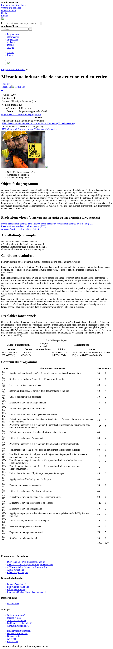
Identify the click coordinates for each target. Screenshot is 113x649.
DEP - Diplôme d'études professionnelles (26, 562)
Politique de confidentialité (19, 623)
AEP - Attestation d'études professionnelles (27, 567)
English (4, 15)
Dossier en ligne (8, 10)
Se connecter (13, 603)
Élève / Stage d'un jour (17, 572)
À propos (11, 639)
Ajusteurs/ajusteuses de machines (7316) (20, 229)
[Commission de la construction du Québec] (23, 167)
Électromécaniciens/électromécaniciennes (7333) (23, 226)
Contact (4, 13)
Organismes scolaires (11, 7)
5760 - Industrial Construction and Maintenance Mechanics (29, 129)
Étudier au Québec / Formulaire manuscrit (26, 592)
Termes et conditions (16, 620)
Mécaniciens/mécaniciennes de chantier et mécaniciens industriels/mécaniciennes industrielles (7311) (47, 223)
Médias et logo (14, 618)
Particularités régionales (18, 587)
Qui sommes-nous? (16, 615)
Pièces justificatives (16, 589)
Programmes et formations (13, 5)
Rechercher (6, 23)
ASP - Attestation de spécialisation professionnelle (30, 564)
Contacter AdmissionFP (18, 626)
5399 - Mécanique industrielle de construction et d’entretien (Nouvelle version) (38, 123)
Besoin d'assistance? (16, 584)
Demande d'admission (17, 633)
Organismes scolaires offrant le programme (21, 114)
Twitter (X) (19, 87)
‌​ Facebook (6, 87)
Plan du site (12, 641)
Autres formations (15, 570)
